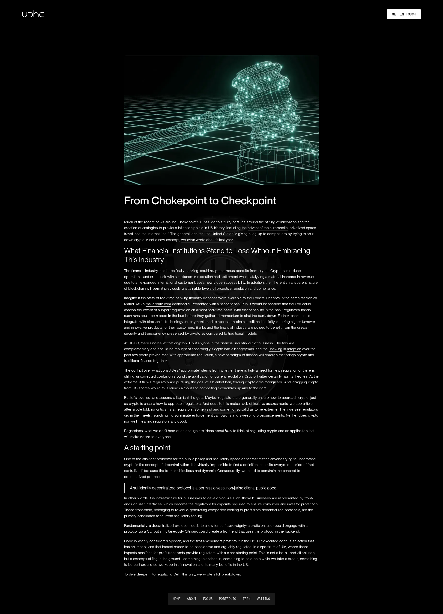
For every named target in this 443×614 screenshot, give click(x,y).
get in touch (404, 14)
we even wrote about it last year (207, 240)
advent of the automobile (268, 228)
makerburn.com (158, 304)
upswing (275, 349)
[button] (221, 599)
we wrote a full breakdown (218, 574)
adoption (294, 349)
